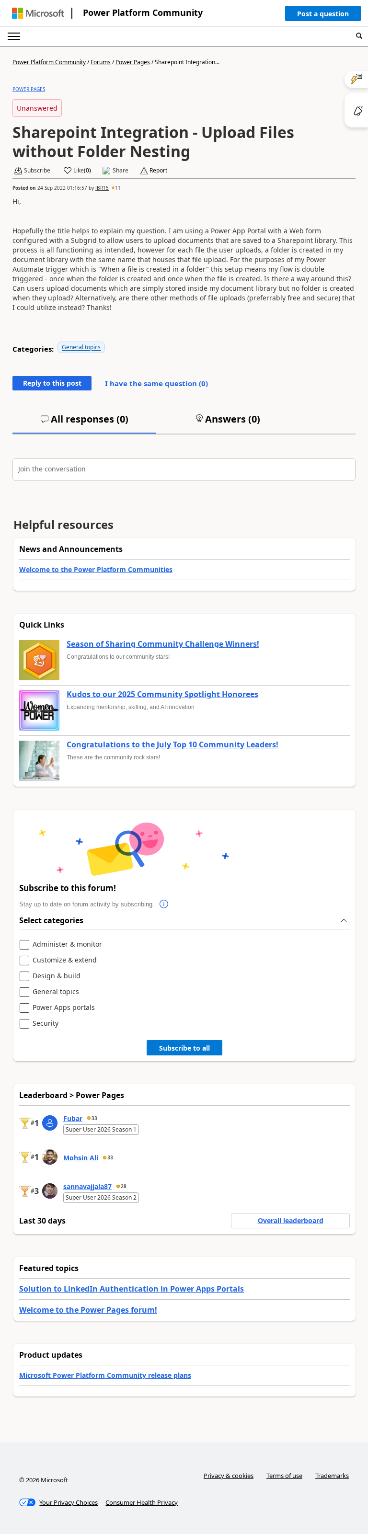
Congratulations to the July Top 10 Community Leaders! (172, 745)
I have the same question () (156, 383)
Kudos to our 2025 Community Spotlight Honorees (162, 694)
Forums (101, 62)
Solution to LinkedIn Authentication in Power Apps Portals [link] (131, 1288)
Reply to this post (52, 383)
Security (45, 1023)
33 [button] (94, 1118)
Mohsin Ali (80, 1157)
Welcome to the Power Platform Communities (95, 569)
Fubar (72, 1118)
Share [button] (120, 170)
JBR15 (102, 187)
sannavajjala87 (87, 1186)
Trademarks (332, 1475)
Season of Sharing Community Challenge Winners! (163, 644)
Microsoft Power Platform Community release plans (105, 1375)
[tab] (84, 423)
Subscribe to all (184, 1048)
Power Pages (132, 62)
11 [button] (118, 187)
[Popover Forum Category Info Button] (164, 904)
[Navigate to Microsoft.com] (38, 13)
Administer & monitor (67, 944)
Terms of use (284, 1475)
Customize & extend (65, 960)
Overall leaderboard (290, 1220)
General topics (81, 347)
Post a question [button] (323, 13)
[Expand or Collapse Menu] (14, 36)
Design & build (56, 976)
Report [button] (158, 170)
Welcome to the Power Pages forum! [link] (88, 1310)
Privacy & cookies (228, 1475)
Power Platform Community (143, 12)
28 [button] (123, 1186)
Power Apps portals (64, 1008)
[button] (323, 16)
